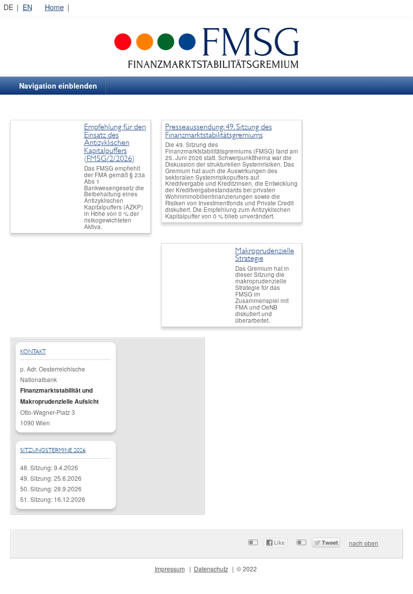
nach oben (363, 543)
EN (27, 7)
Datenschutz (211, 568)
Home (54, 7)
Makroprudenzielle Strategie (264, 254)
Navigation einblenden (58, 86)
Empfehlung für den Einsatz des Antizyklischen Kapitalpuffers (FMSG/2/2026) (115, 142)
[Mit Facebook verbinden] (253, 542)
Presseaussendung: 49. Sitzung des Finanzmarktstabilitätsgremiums (218, 130)
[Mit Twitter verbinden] (301, 542)
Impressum (170, 568)
